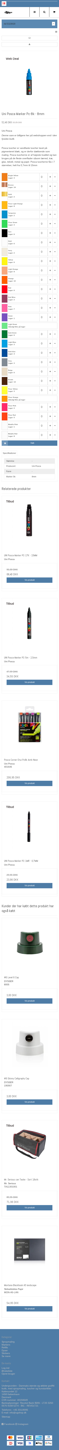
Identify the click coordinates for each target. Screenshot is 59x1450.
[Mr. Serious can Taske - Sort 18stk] (29, 1148)
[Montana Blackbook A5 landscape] (29, 1253)
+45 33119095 (20, 1409)
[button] (29, 38)
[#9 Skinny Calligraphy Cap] (29, 1047)
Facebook (9, 1424)
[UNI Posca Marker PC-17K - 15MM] (29, 523)
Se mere (6, 1356)
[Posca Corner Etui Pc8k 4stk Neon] (29, 728)
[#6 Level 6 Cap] (29, 946)
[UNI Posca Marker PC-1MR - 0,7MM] (29, 829)
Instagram (23, 1424)
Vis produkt (30, 580)
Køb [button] (32, 443)
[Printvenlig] (56, 32)
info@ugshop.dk (18, 1412)
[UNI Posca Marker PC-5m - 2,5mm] (29, 626)
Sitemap (6, 1416)
